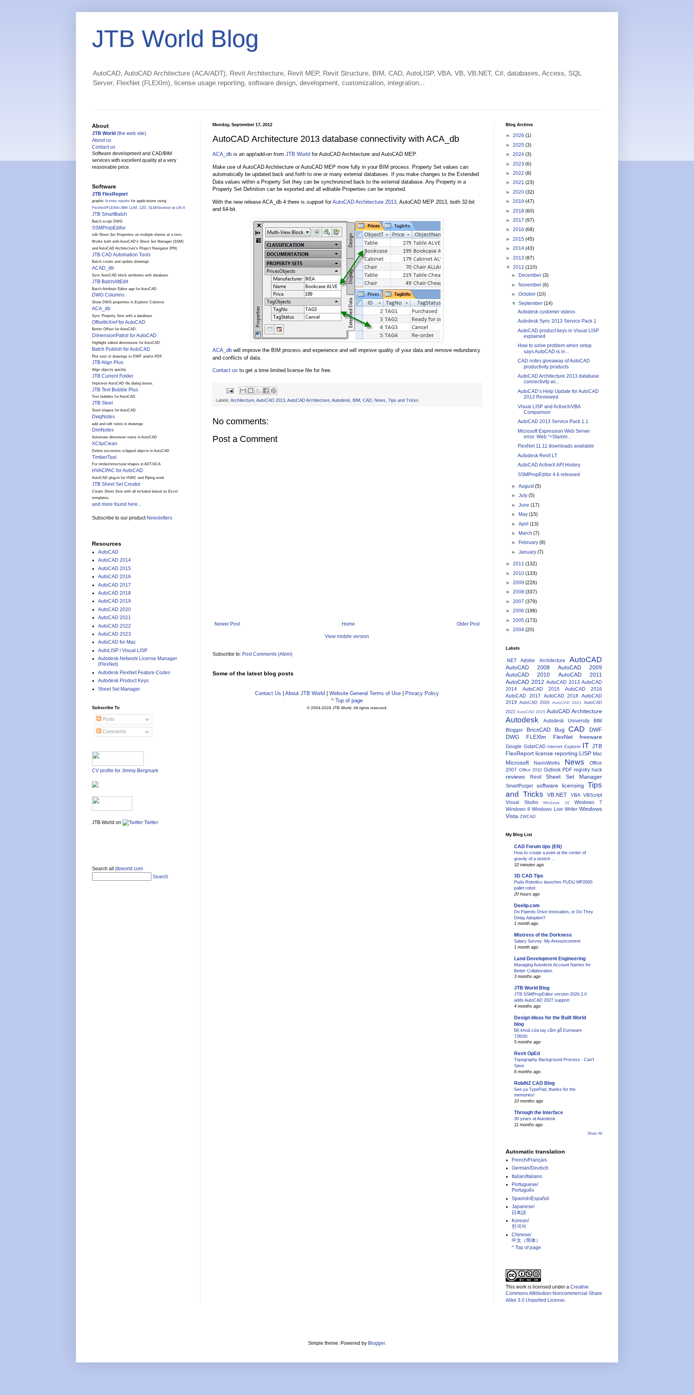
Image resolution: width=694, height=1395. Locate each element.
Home (348, 624)
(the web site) (119, 133)
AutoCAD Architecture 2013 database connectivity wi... (558, 379)
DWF (595, 729)
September (531, 303)
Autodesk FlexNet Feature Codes (134, 672)
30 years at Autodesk (534, 1118)
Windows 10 (556, 802)
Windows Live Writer (554, 809)
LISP (585, 753)
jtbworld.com (129, 868)
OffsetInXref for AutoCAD (118, 322)
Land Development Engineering (550, 958)
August (526, 486)
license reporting (556, 753)
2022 (519, 173)
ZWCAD (528, 816)
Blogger (514, 730)
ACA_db (222, 154)
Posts (107, 719)
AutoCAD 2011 (580, 674)
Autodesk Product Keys (123, 680)
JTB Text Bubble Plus (115, 390)
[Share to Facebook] (266, 391)
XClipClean (104, 443)
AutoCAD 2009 (580, 667)
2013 (519, 258)
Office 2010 (530, 769)
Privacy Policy (422, 693)
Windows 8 (518, 809)
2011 (519, 564)
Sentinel (164, 208)
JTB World (298, 154)
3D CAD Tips (528, 876)
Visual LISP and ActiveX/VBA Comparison (549, 409)
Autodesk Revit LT (537, 455)
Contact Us (268, 693)
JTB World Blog (175, 38)
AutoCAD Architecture (308, 400)
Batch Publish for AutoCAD (121, 349)
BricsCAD (539, 729)
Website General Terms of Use (365, 693)
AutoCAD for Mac (117, 642)
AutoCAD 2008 (528, 667)
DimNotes (103, 430)
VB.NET (557, 795)
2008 (519, 592)
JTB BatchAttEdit (110, 281)
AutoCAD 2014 (114, 560)
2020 (519, 192)
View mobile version (347, 636)
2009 (519, 582)
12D (142, 208)
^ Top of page (347, 701)
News (380, 400)
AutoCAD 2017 (114, 585)
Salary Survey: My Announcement (547, 941)
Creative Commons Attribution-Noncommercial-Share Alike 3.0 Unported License (554, 1293)
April (524, 524)
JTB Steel (102, 403)
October (527, 294)
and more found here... (116, 504)
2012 (519, 267)
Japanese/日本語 (523, 1209)
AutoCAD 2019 (114, 601)
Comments (113, 731)
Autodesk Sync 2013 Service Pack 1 (557, 321)
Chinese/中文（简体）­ (526, 1237)
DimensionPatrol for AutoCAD (124, 335)
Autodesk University (566, 721)
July (523, 495)
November (530, 285)
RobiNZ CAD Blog (534, 1083)
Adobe (527, 660)
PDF (567, 770)
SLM (152, 208)
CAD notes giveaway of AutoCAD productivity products (554, 363)
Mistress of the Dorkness (543, 935)
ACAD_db (103, 268)
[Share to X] (258, 391)
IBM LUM (129, 208)
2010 (519, 573)
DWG (512, 737)
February (528, 542)
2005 (519, 620)
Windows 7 (588, 802)
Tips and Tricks (403, 400)
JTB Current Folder (112, 376)
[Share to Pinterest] (273, 391)
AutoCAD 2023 (114, 634)
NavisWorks (547, 763)
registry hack (588, 770)
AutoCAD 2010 (528, 674)
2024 (519, 154)
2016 (519, 229)
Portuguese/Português (525, 1187)
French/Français (529, 1160)
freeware (591, 737)
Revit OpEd (527, 1053)
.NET (511, 660)
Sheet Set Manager (119, 689)
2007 (519, 601)
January (527, 552)
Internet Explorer (564, 746)
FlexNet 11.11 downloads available (556, 446)
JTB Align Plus (107, 362)
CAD (367, 400)
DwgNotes (103, 416)
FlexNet (98, 208)
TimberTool (104, 457)
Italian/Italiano (527, 1176)
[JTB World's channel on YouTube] (112, 809)
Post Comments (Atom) (267, 654)
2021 (519, 182)
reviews (515, 776)
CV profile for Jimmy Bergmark (125, 770)
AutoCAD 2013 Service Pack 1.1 (553, 421)
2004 (519, 629)
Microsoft (517, 762)
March (525, 533)
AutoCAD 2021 (114, 617)
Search (160, 877)
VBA (575, 795)
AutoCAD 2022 (114, 626)
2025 (519, 145)
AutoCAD (108, 552)
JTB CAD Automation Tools (121, 255)
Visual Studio (522, 802)
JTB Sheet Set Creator (116, 484)
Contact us (225, 370)
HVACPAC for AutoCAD (117, 470)
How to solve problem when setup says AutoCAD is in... (555, 348)
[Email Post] (230, 390)
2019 (519, 201)
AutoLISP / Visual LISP (122, 650)
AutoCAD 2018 (114, 593)
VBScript (592, 795)
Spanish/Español (530, 1198)
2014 (519, 248)
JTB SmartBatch (109, 214)
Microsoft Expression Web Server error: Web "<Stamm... (554, 434)
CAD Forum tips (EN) (538, 846)
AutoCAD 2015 (114, 568)
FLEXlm (113, 208)
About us (101, 140)
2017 (519, 220)
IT (585, 745)
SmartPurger (519, 786)
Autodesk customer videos (546, 312)
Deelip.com (527, 905)
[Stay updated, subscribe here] (95, 843)
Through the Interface (538, 1112)
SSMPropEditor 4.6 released (549, 474)
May (523, 514)
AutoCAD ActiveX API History (549, 465)
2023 (519, 164)
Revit (535, 777)
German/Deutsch (530, 1168)
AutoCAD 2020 (114, 609)
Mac (597, 754)
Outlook (552, 770)
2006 (519, 611)
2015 (519, 239)
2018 (519, 211)
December (530, 275)
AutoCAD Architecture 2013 (364, 202)
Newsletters (159, 518)
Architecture (242, 400)
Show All (595, 1133)
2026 (519, 135)
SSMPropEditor (109, 228)
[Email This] (243, 391)
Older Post (468, 624)
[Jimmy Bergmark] (95, 786)
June (524, 505)
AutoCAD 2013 (270, 400)
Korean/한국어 (520, 1223)
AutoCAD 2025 (531, 712)
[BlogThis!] (251, 391)
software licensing (560, 785)
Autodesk (341, 400)
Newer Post (227, 624)
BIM (356, 400)
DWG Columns (108, 295)
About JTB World (305, 693)
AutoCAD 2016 (114, 576)
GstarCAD (535, 746)
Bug (560, 729)
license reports (117, 201)
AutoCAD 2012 (525, 682)
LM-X (180, 208)
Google (514, 746)
